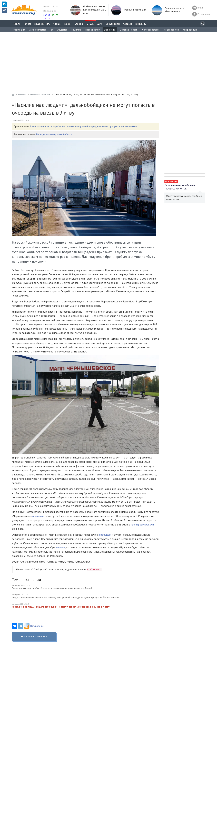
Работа (27, 23)
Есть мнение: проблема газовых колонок (179, 186)
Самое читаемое (37, 29)
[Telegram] (20, 626)
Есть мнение (171, 181)
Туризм (67, 23)
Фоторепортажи (150, 29)
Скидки (90, 23)
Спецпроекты (113, 23)
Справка (79, 23)
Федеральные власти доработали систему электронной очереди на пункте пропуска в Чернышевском (83, 126)
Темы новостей (171, 29)
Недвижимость (42, 23)
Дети (100, 23)
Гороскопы (140, 23)
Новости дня (18, 29)
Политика (76, 29)
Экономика (109, 29)
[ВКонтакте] (14, 626)
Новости (16, 23)
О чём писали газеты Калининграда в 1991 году (94, 10)
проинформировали (142, 524)
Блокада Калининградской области (54, 134)
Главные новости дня (135, 9)
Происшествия (92, 29)
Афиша (57, 23)
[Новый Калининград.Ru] (13, 94)
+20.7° (50, 6)
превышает (38, 516)
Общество (62, 29)
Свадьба (127, 23)
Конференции (190, 29)
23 (49, 10)
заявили (60, 547)
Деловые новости (129, 29)
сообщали (105, 534)
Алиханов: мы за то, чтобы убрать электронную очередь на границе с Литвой (52, 588)
